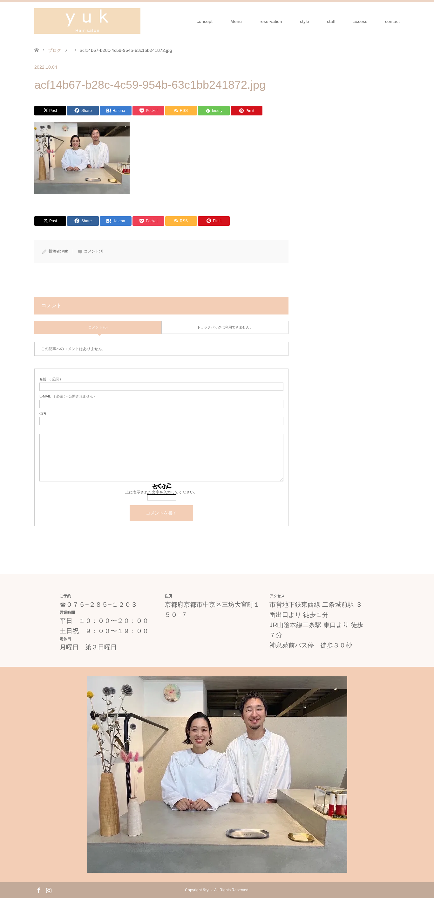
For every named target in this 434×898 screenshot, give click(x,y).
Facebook (39, 890)
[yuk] (87, 21)
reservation (271, 21)
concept (205, 21)
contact (392, 21)
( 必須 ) (50, 379)
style (304, 21)
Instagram (48, 890)
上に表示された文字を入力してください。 (161, 492)
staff (331, 21)
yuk (65, 251)
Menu (236, 21)
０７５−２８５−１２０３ (101, 604)
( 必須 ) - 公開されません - (67, 396)
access (360, 21)
